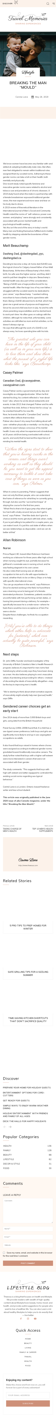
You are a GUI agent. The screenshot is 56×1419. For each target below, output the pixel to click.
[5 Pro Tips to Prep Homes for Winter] (28, 905)
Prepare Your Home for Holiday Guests (27, 1087)
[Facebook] (21, 1320)
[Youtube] (35, 1320)
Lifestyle (28, 72)
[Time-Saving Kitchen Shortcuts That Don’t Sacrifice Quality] (28, 997)
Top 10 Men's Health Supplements (42, 830)
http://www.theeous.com (28, 865)
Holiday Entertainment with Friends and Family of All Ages (25, 1114)
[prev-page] (5, 1127)
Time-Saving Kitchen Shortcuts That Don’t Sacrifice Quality (28, 1020)
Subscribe (28, 1403)
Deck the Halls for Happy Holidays (24, 1121)
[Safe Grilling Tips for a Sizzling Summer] (28, 951)
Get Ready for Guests (16, 1100)
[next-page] (10, 1127)
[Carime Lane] (11, 97)
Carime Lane (22, 97)
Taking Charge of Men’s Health (12, 830)
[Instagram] (28, 1320)
